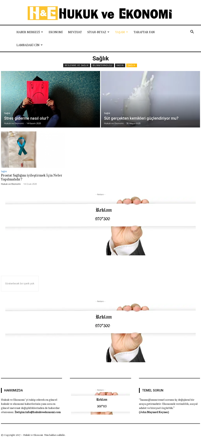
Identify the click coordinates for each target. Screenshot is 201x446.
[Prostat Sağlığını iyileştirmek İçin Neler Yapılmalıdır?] (33, 149)
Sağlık (131, 65)
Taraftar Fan (144, 32)
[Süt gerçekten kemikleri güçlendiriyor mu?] (150, 99)
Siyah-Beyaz (96, 32)
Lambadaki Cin (27, 45)
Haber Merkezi (28, 32)
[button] (192, 32)
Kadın (120, 65)
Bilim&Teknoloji (102, 65)
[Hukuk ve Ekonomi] (100, 13)
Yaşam (120, 32)
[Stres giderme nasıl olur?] (50, 99)
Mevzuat (75, 32)
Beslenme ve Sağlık (77, 65)
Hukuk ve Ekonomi (11, 183)
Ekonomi (56, 32)
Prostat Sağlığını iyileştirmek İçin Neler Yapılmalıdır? (31, 177)
